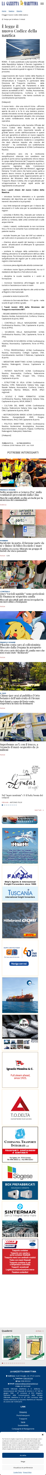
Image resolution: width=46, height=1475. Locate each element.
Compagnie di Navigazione (23, 1429)
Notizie (2, 556)
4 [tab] (8, 805)
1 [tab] (2, 805)
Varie (23, 1422)
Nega (23, 1461)
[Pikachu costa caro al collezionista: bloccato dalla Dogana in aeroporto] (23, 625)
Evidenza (3, 505)
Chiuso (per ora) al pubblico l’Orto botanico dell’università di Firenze (20, 697)
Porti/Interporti (23, 1415)
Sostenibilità (23, 1425)
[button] (43, 1435)
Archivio (38, 1331)
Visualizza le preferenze (23, 1467)
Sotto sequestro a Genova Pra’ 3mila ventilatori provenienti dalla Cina (21, 493)
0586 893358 (28, 1378)
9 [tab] (18, 1363)
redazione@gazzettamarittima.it (26, 1384)
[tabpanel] (23, 798)
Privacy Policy (27, 1472)
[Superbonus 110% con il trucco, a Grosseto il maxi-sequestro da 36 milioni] (23, 727)
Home (4, 11)
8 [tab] (16, 805)
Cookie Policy (17, 1472)
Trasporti (23, 1419)
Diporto (19, 11)
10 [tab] (20, 1363)
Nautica (11, 11)
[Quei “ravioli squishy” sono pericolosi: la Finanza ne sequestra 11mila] (23, 574)
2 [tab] (4, 805)
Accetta (23, 1455)
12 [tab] (24, 1363)
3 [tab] (6, 805)
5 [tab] (10, 805)
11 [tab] (22, 1363)
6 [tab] (12, 805)
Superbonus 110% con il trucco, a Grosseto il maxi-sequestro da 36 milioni (19, 747)
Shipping (23, 1412)
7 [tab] (14, 805)
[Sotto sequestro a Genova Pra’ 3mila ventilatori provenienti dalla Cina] (23, 473)
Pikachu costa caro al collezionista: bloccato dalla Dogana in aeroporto (20, 646)
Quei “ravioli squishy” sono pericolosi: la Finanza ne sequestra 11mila (22, 595)
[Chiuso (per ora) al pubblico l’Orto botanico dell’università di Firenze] (23, 676)
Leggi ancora (23, 798)
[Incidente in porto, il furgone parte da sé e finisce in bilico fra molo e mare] (23, 523)
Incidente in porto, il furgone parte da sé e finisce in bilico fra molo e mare (22, 544)
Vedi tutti (38, 810)
